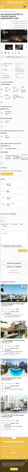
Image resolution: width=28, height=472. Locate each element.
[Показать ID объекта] (15, 53)
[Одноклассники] (10, 273)
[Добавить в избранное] (25, 286)
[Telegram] (19, 273)
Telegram (5, 226)
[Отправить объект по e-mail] (9, 53)
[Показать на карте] (2, 53)
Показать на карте (15, 57)
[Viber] (15, 273)
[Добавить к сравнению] (22, 286)
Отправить (22, 250)
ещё (2, 102)
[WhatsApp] (17, 273)
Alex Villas (4, 391)
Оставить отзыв (7, 174)
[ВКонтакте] (8, 273)
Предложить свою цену (21, 27)
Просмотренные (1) (22, 25)
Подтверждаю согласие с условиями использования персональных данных (13, 246)
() (15, 6)
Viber (21, 224)
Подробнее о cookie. (7, 466)
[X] (12, 273)
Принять (14, 469)
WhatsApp (14, 224)
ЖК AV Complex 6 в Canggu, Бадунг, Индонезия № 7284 (12, 378)
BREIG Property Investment (8, 354)
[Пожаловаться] (19, 53)
